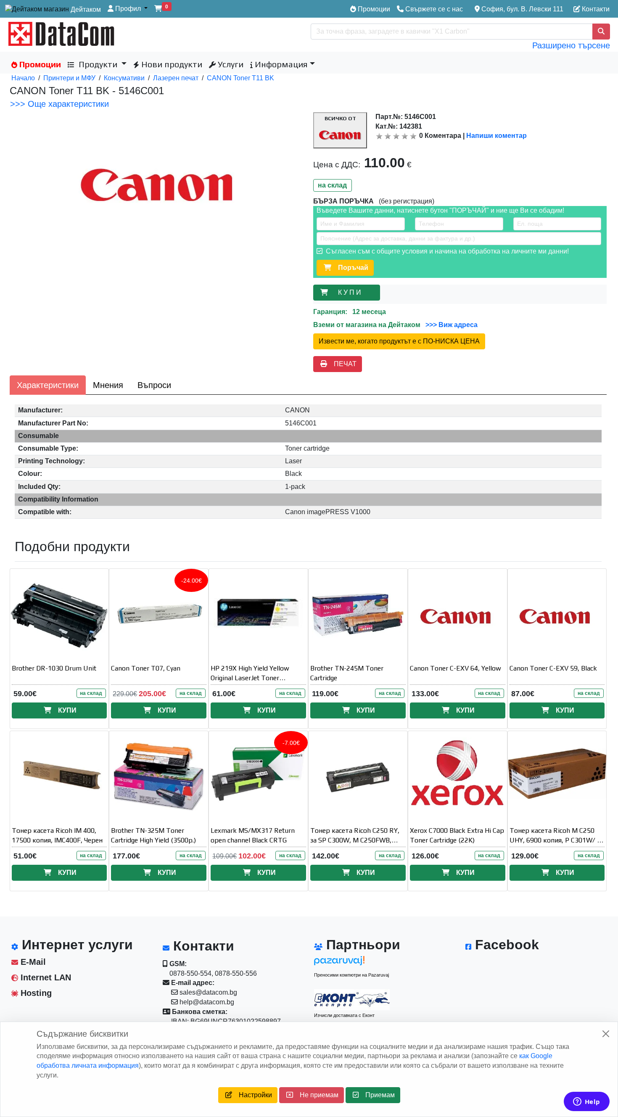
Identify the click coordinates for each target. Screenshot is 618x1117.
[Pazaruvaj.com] (352, 963)
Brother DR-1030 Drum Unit (54, 668)
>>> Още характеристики (59, 103)
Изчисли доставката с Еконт (344, 1015)
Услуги (229, 64)
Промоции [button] (39, 64)
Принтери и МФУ (69, 78)
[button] (127, 9)
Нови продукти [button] (170, 64)
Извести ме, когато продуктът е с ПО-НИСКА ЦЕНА (399, 341)
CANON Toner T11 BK (240, 78)
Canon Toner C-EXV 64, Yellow (455, 668)
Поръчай (349, 267)
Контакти (595, 9)
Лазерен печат (175, 78)
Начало (23, 78)
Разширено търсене (571, 45)
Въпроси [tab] (154, 385)
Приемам (377, 1095)
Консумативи (124, 78)
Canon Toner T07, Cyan (145, 668)
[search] (601, 32)
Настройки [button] (252, 1095)
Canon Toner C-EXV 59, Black (553, 668)
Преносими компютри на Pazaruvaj (351, 974)
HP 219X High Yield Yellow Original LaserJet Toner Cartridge (250, 678)
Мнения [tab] (108, 385)
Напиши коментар (496, 135)
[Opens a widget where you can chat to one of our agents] (586, 1102)
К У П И (351, 292)
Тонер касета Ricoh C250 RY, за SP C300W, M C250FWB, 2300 (354, 840)
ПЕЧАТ (342, 363)
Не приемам (315, 1095)
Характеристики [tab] (48, 385)
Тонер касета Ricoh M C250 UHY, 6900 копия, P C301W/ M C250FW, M (556, 840)
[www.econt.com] (352, 999)
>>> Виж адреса (451, 324)
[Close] (606, 1034)
